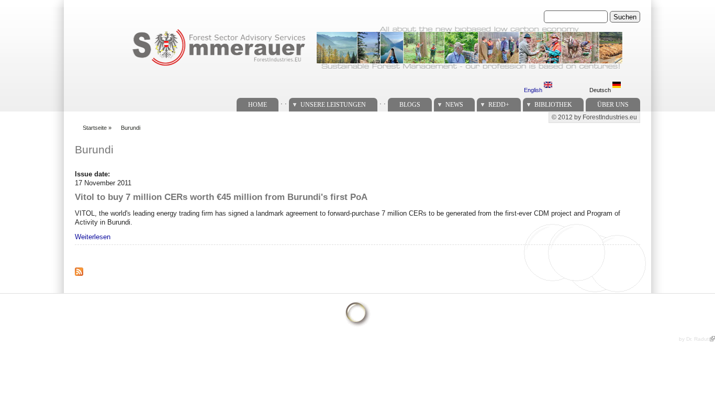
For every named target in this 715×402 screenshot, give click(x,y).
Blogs (409, 104)
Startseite (95, 128)
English (534, 90)
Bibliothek (553, 104)
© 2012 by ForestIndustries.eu (594, 117)
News (454, 104)
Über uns (613, 104)
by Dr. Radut (694, 339)
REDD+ (498, 104)
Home (257, 104)
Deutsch (600, 90)
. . (284, 102)
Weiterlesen (92, 237)
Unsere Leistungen (333, 104)
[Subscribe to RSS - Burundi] (83, 278)
